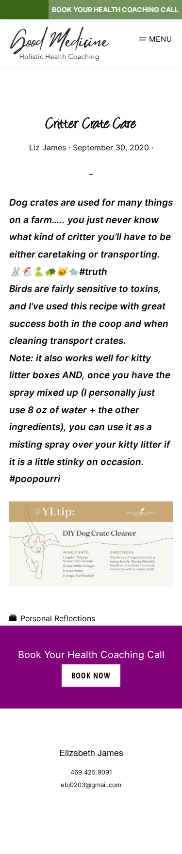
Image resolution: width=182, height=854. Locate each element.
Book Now (91, 675)
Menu (160, 39)
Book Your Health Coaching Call (115, 9)
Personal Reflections (57, 618)
